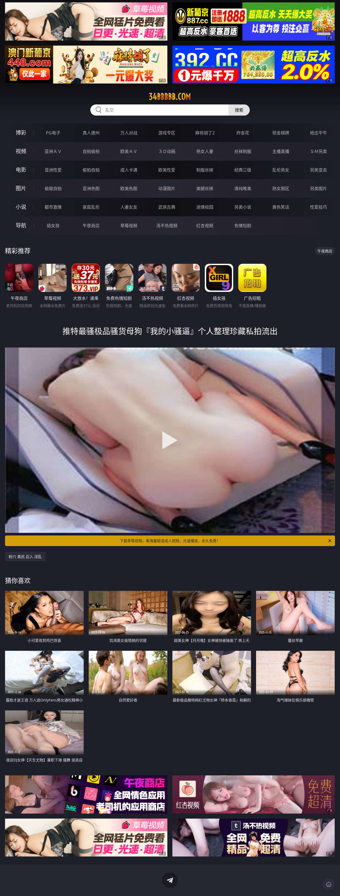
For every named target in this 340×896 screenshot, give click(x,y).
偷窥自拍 (53, 188)
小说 (21, 206)
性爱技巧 (318, 207)
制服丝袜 (204, 170)
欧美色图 (128, 188)
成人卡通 (128, 170)
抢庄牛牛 (318, 133)
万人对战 (128, 133)
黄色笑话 (280, 207)
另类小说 (242, 207)
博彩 (21, 132)
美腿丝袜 (204, 188)
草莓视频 (128, 226)
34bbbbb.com (170, 96)
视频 (21, 151)
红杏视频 (204, 226)
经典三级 (242, 170)
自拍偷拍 (91, 151)
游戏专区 (166, 133)
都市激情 (53, 207)
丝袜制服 (242, 151)
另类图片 (318, 188)
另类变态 (318, 170)
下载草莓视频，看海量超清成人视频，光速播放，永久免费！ (170, 540)
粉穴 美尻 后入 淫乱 (25, 556)
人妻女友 (128, 207)
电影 (21, 169)
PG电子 (53, 133)
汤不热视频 (166, 226)
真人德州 (91, 133)
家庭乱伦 (91, 207)
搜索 (239, 110)
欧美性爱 (166, 170)
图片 (21, 188)
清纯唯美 (242, 188)
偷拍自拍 (91, 170)
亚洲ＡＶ (53, 151)
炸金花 (242, 133)
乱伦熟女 (280, 170)
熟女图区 (280, 188)
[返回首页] (328, 884)
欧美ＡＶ (128, 151)
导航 (21, 225)
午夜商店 (91, 226)
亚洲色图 (91, 188)
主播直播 (280, 151)
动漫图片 (166, 188)
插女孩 (53, 226)
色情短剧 (242, 226)
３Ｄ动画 (166, 151)
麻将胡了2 (205, 133)
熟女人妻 (204, 151)
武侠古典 (166, 207)
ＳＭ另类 (318, 151)
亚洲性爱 (53, 170)
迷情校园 (204, 207)
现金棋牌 (280, 133)
